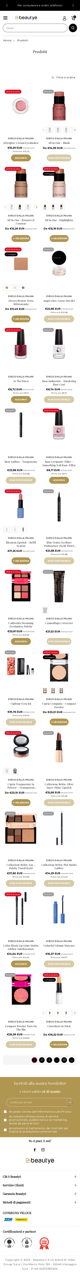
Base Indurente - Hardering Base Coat (59, 382)
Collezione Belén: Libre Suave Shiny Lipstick (59, 786)
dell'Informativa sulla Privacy (51, 1111)
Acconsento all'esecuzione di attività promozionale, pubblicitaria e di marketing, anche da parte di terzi (38, 1120)
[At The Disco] (21, 344)
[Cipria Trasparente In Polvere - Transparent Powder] (21, 747)
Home (7, 40)
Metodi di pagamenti (17, 1202)
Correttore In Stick (59, 1026)
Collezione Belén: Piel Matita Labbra (59, 866)
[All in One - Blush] (59, 106)
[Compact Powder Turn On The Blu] (21, 989)
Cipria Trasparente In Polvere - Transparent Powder (20, 786)
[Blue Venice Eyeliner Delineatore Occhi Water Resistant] (59, 505)
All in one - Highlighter (59, 220)
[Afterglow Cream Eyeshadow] (21, 106)
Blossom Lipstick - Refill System (21, 544)
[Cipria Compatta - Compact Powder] (59, 667)
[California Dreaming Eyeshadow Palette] (21, 586)
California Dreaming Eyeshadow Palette (20, 624)
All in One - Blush (59, 143)
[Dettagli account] (64, 18)
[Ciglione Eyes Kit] (21, 667)
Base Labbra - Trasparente (21, 461)
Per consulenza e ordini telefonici (40, 5)
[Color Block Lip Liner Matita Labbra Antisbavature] (21, 909)
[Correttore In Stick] (59, 989)
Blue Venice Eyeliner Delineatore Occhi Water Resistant (59, 544)
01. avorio (70, 1047)
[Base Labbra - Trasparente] (21, 425)
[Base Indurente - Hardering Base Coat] (59, 344)
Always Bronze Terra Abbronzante (21, 302)
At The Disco (21, 381)
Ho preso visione (40, 1111)
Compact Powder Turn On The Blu (21, 1028)
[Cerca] (73, 28)
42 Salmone (53, 161)
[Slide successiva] (73, 5)
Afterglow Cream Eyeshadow (21, 143)
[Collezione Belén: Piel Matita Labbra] (59, 828)
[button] (5, 18)
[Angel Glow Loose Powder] (59, 264)
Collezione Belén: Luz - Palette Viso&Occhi (21, 866)
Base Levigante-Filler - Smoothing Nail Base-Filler (59, 463)
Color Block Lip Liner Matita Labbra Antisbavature (20, 947)
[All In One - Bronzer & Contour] (21, 183)
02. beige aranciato (60, 1052)
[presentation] (75, 130)
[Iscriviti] (69, 1102)
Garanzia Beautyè (14, 1194)
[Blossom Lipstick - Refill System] (21, 505)
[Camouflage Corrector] (59, 586)
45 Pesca (68, 161)
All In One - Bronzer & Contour (21, 221)
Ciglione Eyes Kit (21, 703)
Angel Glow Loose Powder (59, 300)
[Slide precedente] (7, 5)
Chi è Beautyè (12, 1176)
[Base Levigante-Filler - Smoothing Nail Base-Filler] (59, 425)
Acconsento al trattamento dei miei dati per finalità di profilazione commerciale (38, 1130)
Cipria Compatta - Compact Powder (59, 705)
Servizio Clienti (13, 1185)
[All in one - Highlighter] (59, 183)
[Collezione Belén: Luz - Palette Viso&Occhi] (21, 828)
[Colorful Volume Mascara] (59, 909)
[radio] (50, 130)
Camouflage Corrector (59, 623)
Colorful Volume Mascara (59, 945)
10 (64, 1059)
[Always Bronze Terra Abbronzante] (21, 264)
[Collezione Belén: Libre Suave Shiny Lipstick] (59, 747)
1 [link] (34, 1059)
